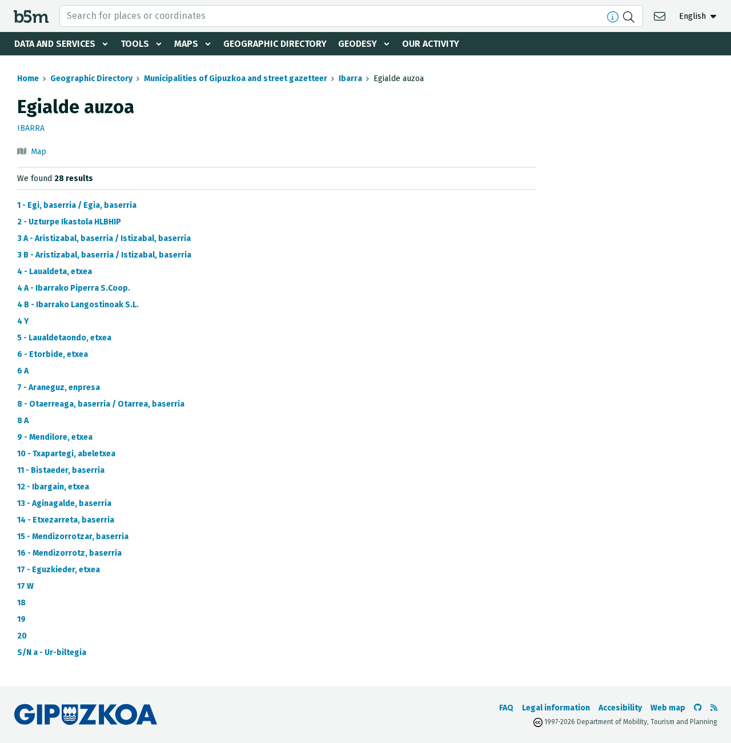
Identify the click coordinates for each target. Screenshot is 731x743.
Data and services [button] (54, 43)
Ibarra (350, 78)
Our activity (430, 43)
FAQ (506, 708)
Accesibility (620, 708)
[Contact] (661, 16)
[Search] (630, 16)
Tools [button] (135, 43)
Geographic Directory (275, 43)
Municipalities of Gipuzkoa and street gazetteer (235, 78)
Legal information (556, 708)
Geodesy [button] (357, 43)
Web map (667, 708)
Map (38, 151)
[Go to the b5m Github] (698, 708)
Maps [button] (186, 43)
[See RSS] (713, 708)
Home (28, 78)
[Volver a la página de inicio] (31, 15)
